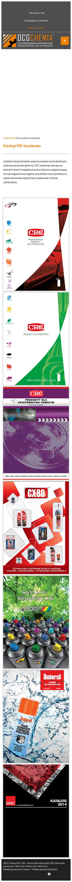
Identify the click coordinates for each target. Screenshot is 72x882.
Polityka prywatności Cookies (16, 869)
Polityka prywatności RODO (44, 869)
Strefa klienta (36, 28)
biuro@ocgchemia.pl (36, 20)
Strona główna (23, 138)
